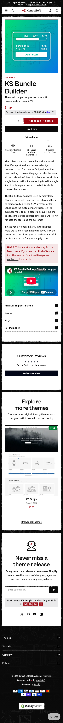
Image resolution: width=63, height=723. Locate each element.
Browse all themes (31, 522)
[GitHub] (28, 614)
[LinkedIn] (41, 614)
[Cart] (57, 10)
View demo (31, 137)
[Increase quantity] (18, 121)
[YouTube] (35, 614)
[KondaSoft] (31, 10)
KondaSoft (40, 680)
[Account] (50, 10)
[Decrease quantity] (7, 121)
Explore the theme (37, 5)
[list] (31, 467)
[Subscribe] (53, 590)
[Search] (12, 10)
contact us (12, 259)
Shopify (37, 684)
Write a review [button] (31, 373)
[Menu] (6, 10)
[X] (22, 614)
